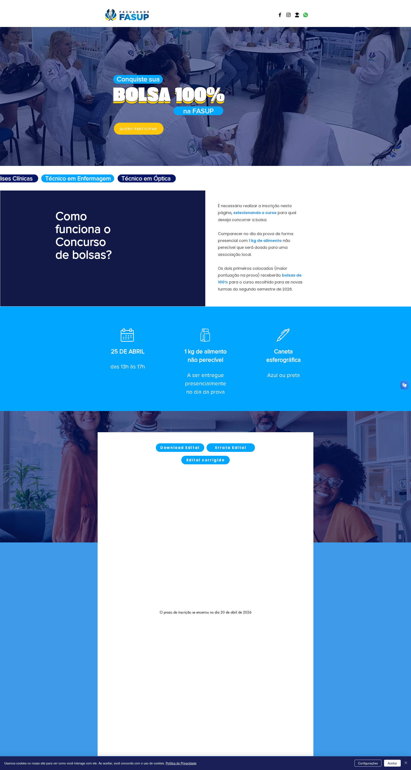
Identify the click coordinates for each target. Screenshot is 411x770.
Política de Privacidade (181, 763)
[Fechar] (405, 763)
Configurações (368, 763)
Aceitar (392, 763)
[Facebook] (280, 15)
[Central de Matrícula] (297, 15)
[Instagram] (288, 15)
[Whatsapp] (305, 15)
